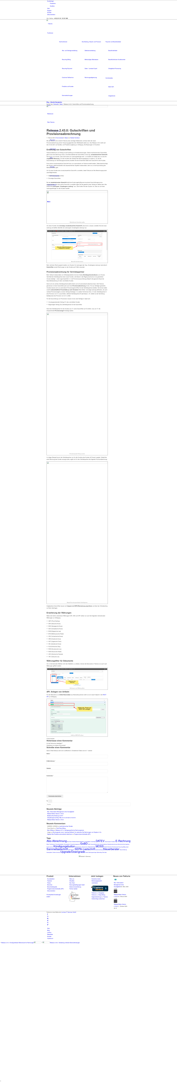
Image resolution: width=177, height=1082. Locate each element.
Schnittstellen (109, 78)
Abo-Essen (69, 841)
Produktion (53, 3)
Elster (48, 844)
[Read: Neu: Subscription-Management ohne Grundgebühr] (115, 881)
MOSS (100, 846)
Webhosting (99, 852)
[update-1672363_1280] (77, 106)
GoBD (84, 843)
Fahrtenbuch (52, 844)
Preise (49, 883)
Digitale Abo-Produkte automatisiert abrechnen (59, 834)
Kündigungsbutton (64, 846)
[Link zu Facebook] (47, 914)
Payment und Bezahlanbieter (113, 42)
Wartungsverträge (92, 852)
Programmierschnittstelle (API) (82, 834)
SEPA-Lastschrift (85, 849)
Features (49, 881)
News (66, 138)
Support (49, 10)
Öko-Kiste (104, 852)
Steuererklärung (123, 849)
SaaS (127, 847)
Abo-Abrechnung (57, 841)
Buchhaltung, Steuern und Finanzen (91, 42)
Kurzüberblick (50, 879)
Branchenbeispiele (52, 887)
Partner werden (73, 889)
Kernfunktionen (63, 42)
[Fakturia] (60, 24)
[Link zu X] (47, 916)
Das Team (72, 883)
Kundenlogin (50, 1)
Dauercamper (108, 841)
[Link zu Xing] (47, 920)
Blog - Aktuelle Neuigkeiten (54, 102)
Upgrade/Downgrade (72, 852)
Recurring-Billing (122, 847)
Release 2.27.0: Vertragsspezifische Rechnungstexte (70, 830)
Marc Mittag (50, 830)
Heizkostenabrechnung (112, 844)
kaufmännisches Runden (66, 826)
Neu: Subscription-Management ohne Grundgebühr (60, 812)
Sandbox (52, 6)
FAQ (48, 8)
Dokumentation (51, 14)
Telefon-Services (56, 852)
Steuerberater (111, 849)
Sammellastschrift (57, 849)
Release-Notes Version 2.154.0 (55, 819)
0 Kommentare (59, 138)
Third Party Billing (61, 828)
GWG (89, 844)
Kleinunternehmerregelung (123, 844)
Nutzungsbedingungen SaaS (77, 885)
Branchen (49, 885)
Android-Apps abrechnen (98, 899)
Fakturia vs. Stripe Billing (98, 895)
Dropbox (113, 841)
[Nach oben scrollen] (0, 1081)
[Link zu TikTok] (47, 924)
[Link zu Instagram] (47, 922)
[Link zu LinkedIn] (47, 918)
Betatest (74, 841)
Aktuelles (71, 881)
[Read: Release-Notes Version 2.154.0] (115, 902)
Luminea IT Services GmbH (68, 912)
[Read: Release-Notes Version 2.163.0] (115, 892)
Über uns (71, 879)
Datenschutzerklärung (75, 887)
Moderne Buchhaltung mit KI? (55, 815)
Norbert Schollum (75, 138)
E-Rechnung (123, 841)
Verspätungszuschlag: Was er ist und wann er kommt (61, 817)
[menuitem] (88, 3)
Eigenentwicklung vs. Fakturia (100, 897)
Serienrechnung (99, 849)
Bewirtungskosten (80, 841)
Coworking (93, 841)
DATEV (100, 841)
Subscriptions (49, 852)
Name (48, 753)
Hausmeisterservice (95, 844)
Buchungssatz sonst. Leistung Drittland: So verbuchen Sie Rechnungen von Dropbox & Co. (77, 832)
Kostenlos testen (96, 879)
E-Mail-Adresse (51, 761)
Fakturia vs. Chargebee (98, 893)
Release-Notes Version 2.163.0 (55, 813)
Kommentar (50, 776)
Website (49, 768)
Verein (86, 852)
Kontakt (49, 12)
